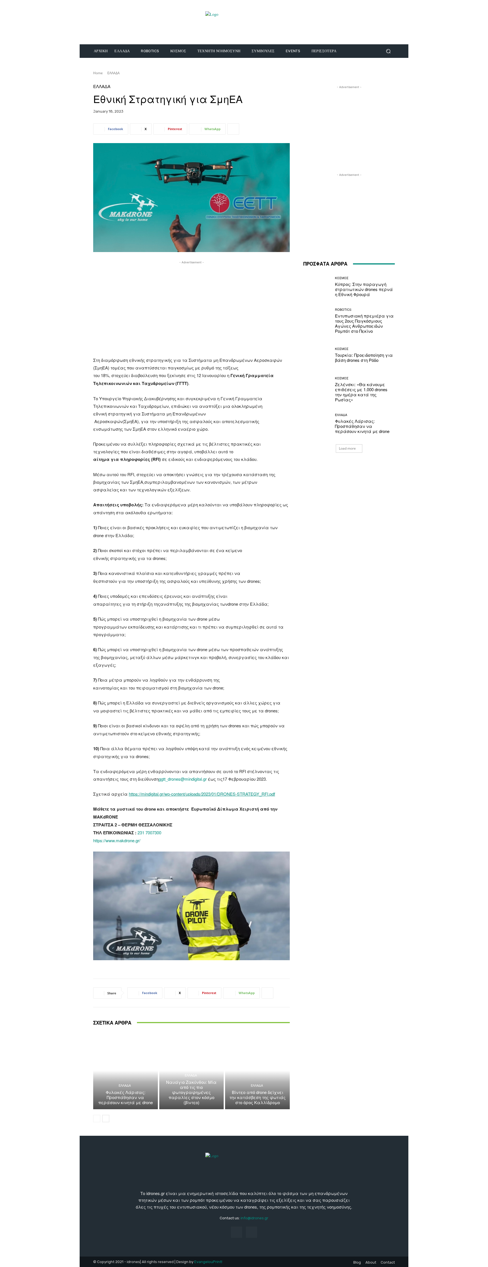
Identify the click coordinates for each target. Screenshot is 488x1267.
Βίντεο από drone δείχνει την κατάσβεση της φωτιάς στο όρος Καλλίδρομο (257, 1097)
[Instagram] (251, 1232)
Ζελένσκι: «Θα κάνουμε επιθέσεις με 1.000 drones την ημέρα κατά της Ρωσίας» (361, 391)
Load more (347, 448)
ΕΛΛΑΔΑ (113, 73)
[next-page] (105, 1118)
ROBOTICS (343, 309)
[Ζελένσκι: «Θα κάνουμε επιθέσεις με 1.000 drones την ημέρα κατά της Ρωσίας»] (317, 389)
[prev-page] (96, 1118)
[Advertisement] (191, 304)
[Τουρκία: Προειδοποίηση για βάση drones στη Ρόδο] (317, 355)
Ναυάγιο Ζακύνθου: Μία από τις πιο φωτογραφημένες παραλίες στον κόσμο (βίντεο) (191, 1092)
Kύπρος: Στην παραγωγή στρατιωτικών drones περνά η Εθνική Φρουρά (364, 289)
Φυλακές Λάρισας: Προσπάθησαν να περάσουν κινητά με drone (125, 1097)
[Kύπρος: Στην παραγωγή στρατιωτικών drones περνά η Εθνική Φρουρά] (317, 286)
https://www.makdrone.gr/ (116, 840)
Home (98, 73)
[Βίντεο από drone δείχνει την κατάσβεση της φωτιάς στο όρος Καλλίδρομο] (257, 1070)
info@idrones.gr (254, 1218)
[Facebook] (236, 1232)
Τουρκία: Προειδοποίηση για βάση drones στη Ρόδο (364, 357)
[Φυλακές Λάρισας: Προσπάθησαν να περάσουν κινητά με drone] (125, 1070)
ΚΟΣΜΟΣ (341, 277)
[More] (233, 129)
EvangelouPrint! (208, 1262)
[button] (388, 51)
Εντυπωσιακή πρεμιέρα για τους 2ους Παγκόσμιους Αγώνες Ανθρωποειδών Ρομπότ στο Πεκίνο (364, 323)
